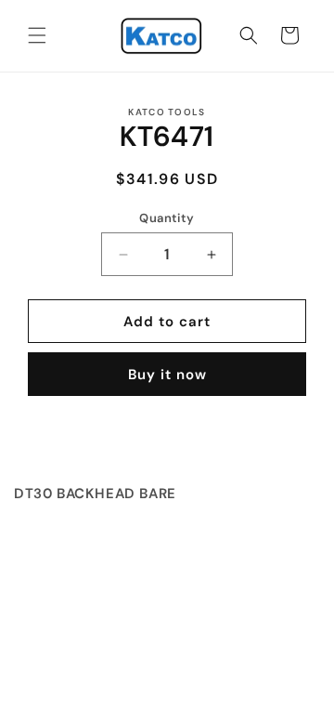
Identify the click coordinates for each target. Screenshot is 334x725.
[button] (37, 35)
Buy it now (167, 374)
